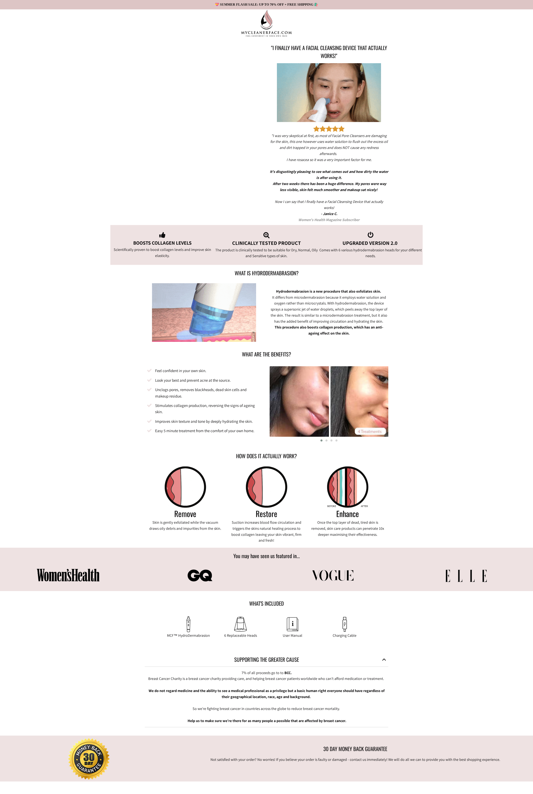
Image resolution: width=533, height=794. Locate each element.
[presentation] (263, 401)
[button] (321, 440)
